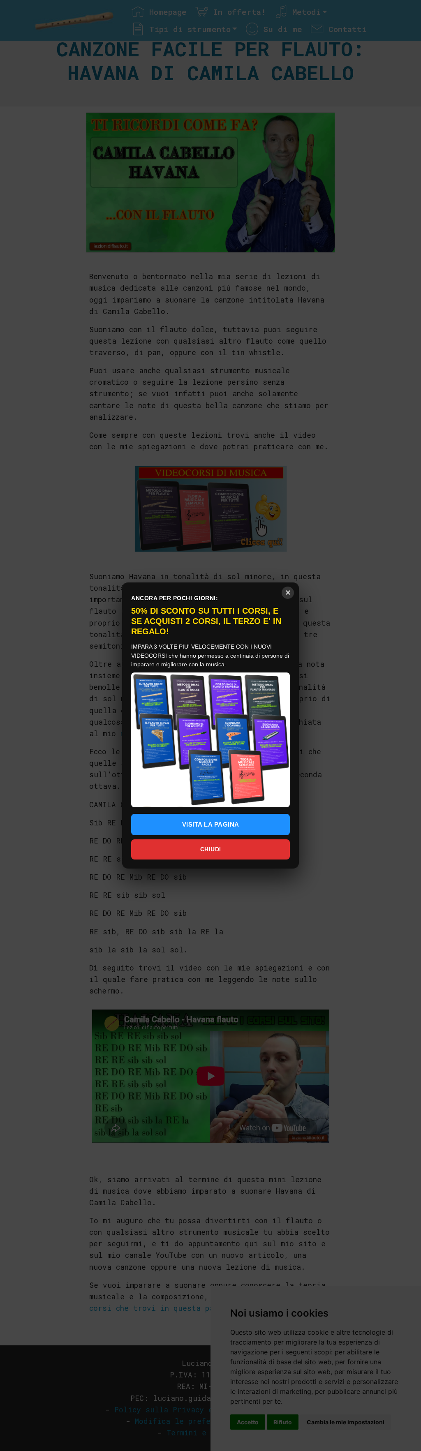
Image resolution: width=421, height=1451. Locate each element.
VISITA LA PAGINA (210, 824)
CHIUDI (210, 849)
